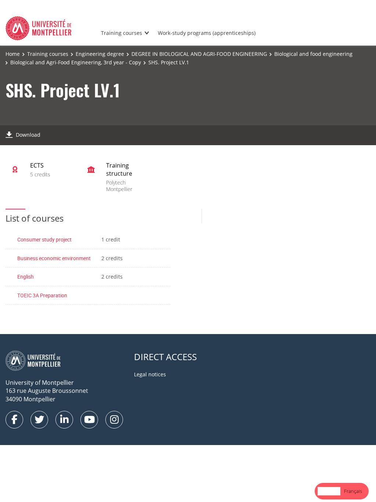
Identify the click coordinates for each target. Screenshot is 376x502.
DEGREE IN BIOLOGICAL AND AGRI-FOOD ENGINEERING (199, 53)
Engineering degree (100, 53)
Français (353, 491)
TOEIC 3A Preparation (42, 295)
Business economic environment (54, 258)
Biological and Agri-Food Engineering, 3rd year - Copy (75, 62)
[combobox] (329, 491)
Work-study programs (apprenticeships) (207, 32)
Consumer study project (44, 239)
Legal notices (150, 374)
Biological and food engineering (313, 53)
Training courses (121, 32)
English (25, 276)
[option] (353, 491)
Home (13, 53)
